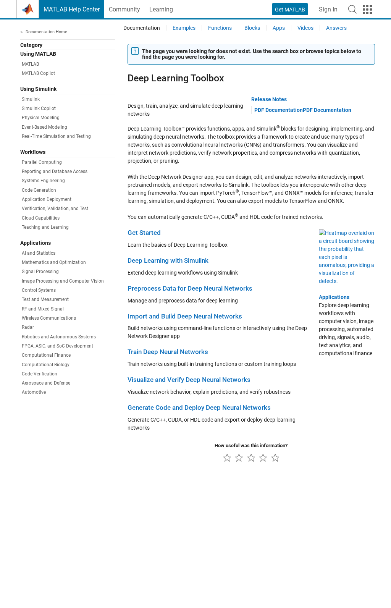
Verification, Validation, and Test (55, 208)
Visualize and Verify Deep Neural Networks (189, 379)
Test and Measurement (45, 299)
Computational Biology (45, 364)
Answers (336, 28)
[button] (352, 9)
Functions (220, 28)
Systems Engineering (43, 180)
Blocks (252, 28)
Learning (161, 9)
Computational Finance (46, 355)
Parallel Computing (42, 162)
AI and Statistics (38, 253)
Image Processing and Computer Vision (63, 281)
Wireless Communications (49, 318)
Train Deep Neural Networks (168, 352)
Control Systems (39, 290)
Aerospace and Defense (46, 383)
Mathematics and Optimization (54, 262)
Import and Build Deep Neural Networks (185, 316)
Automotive (34, 392)
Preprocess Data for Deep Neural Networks (190, 288)
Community (124, 9)
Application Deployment (46, 199)
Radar (28, 327)
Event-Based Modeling (44, 127)
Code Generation (39, 190)
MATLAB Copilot (38, 73)
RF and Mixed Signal (43, 309)
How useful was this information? (251, 445)
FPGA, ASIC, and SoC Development (57, 346)
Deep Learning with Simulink (168, 260)
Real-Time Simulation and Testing (56, 136)
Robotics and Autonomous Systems (59, 337)
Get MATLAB (290, 9)
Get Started (144, 232)
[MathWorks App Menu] (367, 9)
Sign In (328, 9)
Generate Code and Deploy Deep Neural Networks (199, 407)
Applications (334, 297)
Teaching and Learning (45, 227)
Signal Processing (40, 271)
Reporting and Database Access (54, 171)
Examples (184, 28)
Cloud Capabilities (41, 218)
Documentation (141, 28)
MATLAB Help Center (72, 9)
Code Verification (39, 374)
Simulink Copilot (39, 108)
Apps (279, 28)
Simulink (31, 99)
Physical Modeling (41, 117)
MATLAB (30, 64)
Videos (305, 28)
